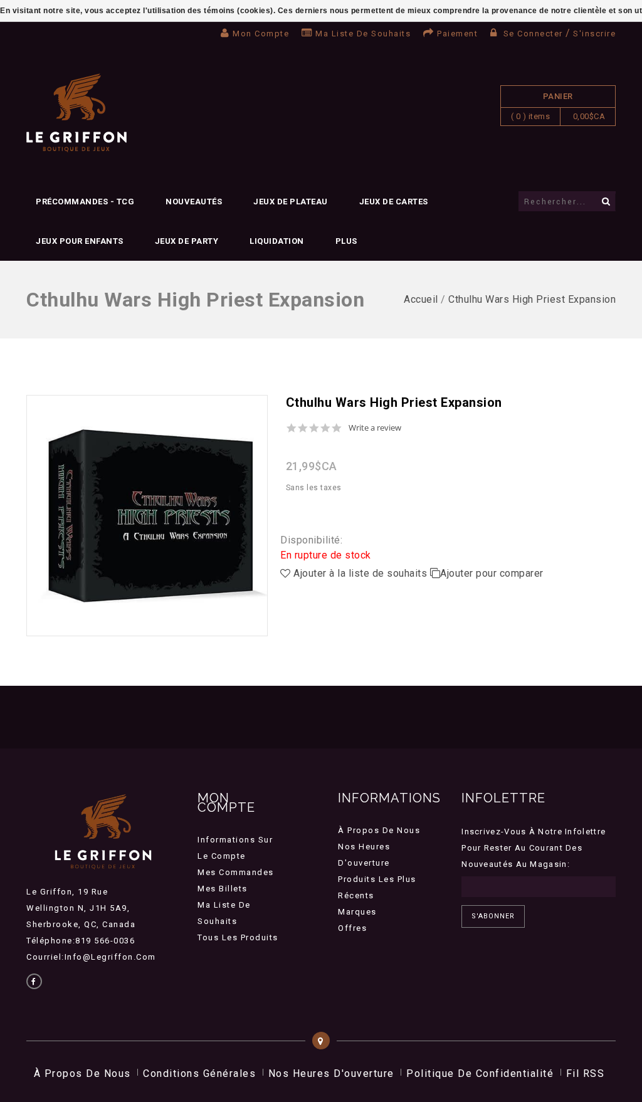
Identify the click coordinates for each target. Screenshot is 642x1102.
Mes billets (222, 888)
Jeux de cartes (393, 201)
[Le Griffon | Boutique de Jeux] (76, 113)
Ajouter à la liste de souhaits (360, 573)
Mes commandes (235, 872)
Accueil (421, 299)
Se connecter (533, 33)
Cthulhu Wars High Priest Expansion (532, 299)
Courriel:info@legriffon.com (91, 957)
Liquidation (277, 241)
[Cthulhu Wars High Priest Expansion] (147, 516)
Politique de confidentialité (480, 1073)
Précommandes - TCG (85, 201)
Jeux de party (187, 241)
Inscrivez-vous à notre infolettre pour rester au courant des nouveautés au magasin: (533, 848)
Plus (346, 241)
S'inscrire (594, 33)
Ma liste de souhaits (363, 33)
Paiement (457, 33)
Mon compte (261, 33)
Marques (357, 911)
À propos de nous (379, 830)
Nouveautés (194, 201)
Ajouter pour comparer (492, 573)
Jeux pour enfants (80, 241)
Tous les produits (237, 937)
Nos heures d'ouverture (331, 1073)
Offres (352, 928)
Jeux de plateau (290, 201)
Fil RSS (585, 1073)
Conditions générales (199, 1073)
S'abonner (493, 916)
